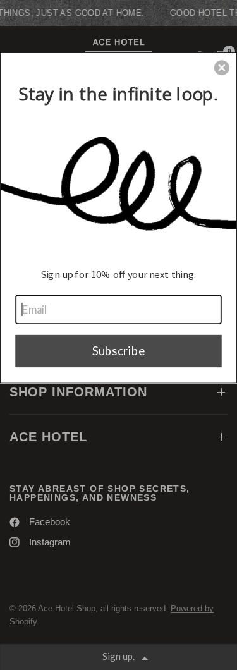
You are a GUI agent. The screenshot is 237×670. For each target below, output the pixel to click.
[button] (221, 67)
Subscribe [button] (118, 350)
